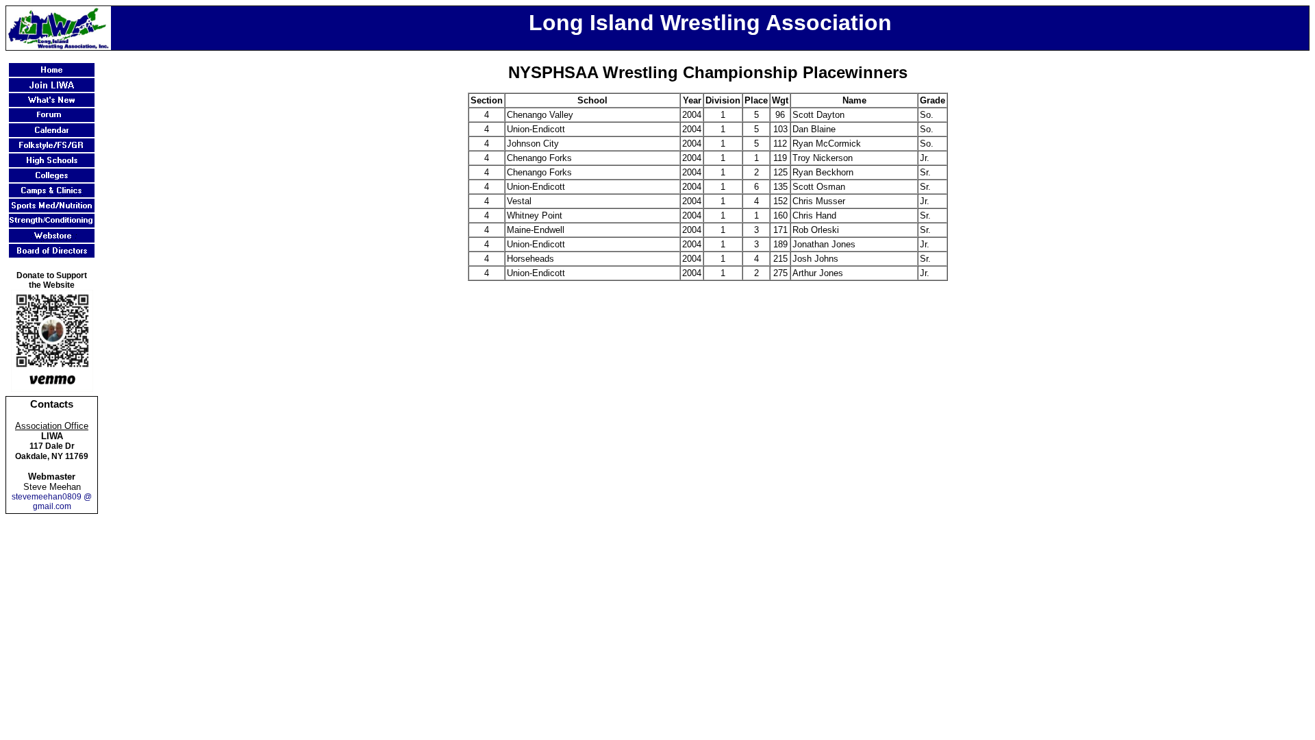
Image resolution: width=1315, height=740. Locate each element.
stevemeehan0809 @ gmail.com (52, 501)
